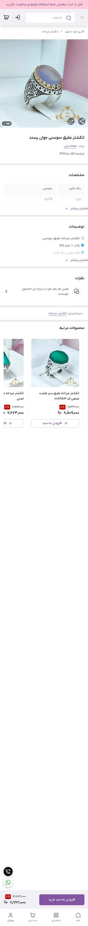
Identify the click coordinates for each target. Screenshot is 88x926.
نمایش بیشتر (79, 208)
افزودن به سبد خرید (62, 899)
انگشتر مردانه (50, 31)
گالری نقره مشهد (74, 31)
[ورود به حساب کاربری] (18, 17)
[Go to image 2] (4, 123)
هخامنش (70, 146)
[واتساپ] (8, 882)
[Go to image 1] (8, 123)
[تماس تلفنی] (8, 871)
